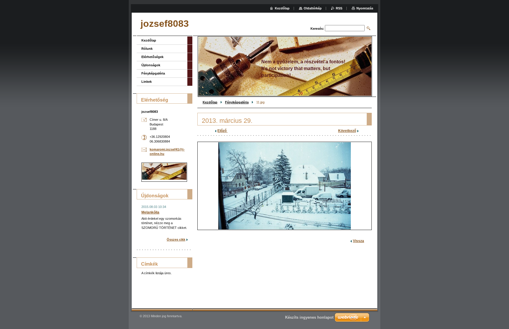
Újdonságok (150, 65)
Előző (222, 131)
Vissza (358, 241)
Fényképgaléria (237, 102)
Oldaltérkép (313, 8)
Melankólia (150, 212)
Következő (347, 131)
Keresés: (317, 28)
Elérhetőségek (152, 57)
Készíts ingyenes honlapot (309, 317)
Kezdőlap (210, 102)
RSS (339, 8)
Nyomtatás (364, 8)
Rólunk (147, 48)
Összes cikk (176, 239)
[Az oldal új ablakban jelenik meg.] (284, 186)
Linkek (146, 81)
